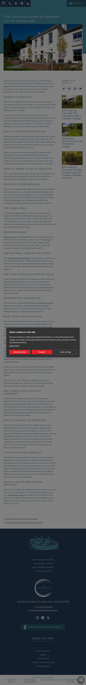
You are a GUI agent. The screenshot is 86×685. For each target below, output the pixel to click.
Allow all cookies (20, 352)
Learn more (14, 346)
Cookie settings (65, 352)
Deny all (42, 352)
